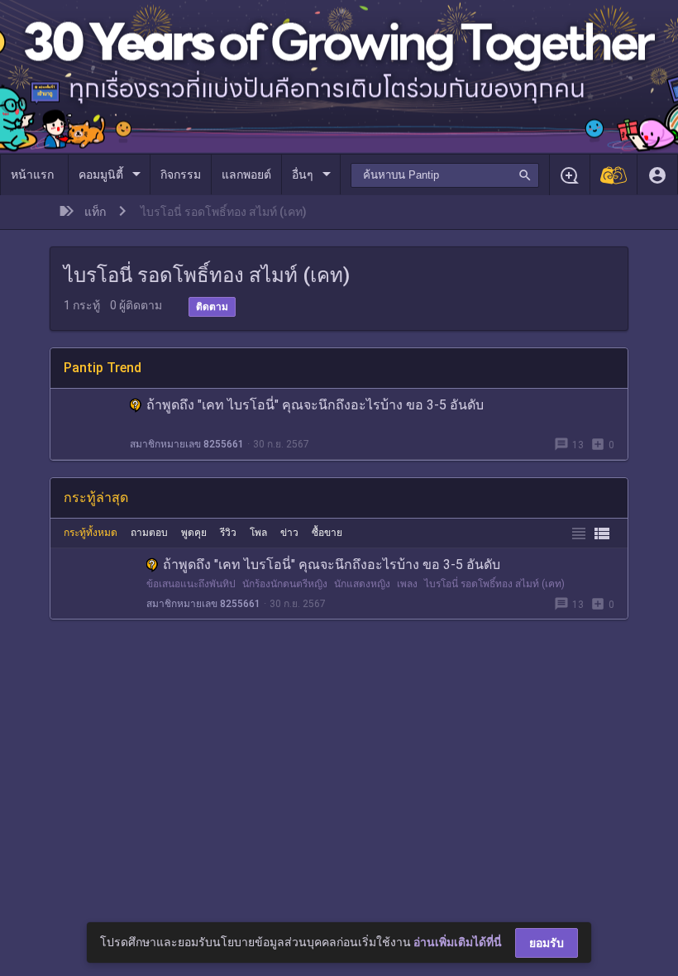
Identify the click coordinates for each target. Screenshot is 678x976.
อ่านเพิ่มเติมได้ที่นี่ (457, 942)
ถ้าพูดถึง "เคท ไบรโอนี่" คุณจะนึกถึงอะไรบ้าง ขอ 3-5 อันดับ (315, 405)
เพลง (407, 584)
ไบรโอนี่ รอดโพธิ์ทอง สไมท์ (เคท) (494, 584)
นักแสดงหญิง (362, 584)
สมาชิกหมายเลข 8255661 (187, 444)
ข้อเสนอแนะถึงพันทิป (191, 584)
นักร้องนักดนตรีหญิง (284, 584)
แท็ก (95, 211)
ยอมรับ (546, 943)
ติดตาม (212, 307)
